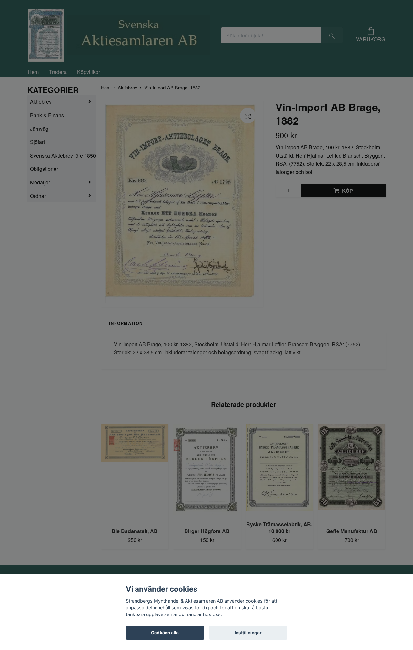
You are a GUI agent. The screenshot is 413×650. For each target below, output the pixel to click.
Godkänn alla (165, 632)
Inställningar (248, 632)
